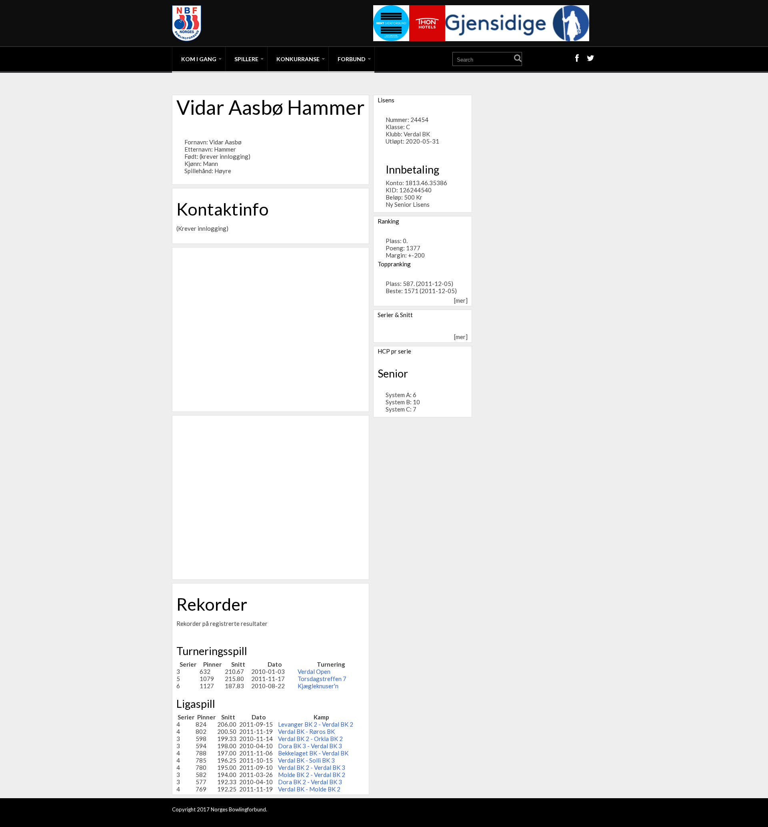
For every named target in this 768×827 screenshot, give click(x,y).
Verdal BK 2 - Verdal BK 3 (311, 767)
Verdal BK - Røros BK (306, 731)
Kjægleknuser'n (318, 685)
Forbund (352, 59)
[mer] (461, 300)
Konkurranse (298, 59)
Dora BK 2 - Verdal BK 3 (310, 781)
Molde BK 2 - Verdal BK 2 (311, 774)
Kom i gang (198, 59)
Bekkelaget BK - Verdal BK (313, 753)
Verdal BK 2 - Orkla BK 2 (310, 738)
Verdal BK (417, 134)
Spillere (246, 59)
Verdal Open (314, 671)
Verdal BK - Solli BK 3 (306, 760)
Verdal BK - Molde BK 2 (309, 789)
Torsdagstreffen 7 (322, 678)
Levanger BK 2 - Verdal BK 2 (315, 724)
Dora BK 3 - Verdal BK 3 (310, 745)
